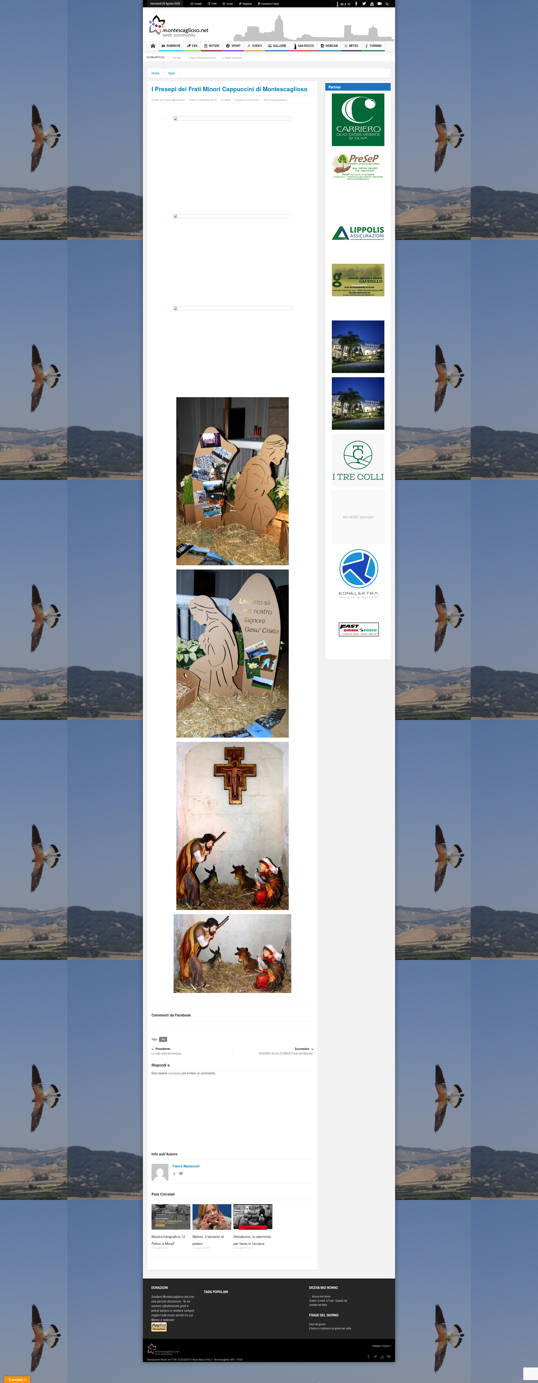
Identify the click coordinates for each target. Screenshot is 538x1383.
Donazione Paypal (270, 3)
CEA (195, 46)
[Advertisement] (314, 39)
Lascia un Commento (247, 100)
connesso (174, 1073)
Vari (163, 1039)
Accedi (229, 3)
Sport (236, 46)
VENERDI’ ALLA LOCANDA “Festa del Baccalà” (286, 1051)
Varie (171, 73)
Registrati (247, 3)
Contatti (198, 3)
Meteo (353, 46)
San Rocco (306, 46)
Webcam (332, 46)
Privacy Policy (381, 1346)
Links (214, 3)
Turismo (376, 46)
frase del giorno (317, 1324)
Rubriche (173, 46)
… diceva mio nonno (320, 1297)
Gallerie (279, 46)
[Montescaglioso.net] (178, 25)
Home (156, 73)
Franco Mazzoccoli (186, 1166)
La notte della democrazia (166, 1051)
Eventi (257, 46)
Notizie (214, 46)
